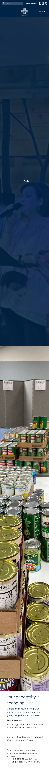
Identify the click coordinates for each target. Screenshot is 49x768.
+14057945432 (31, 3)
